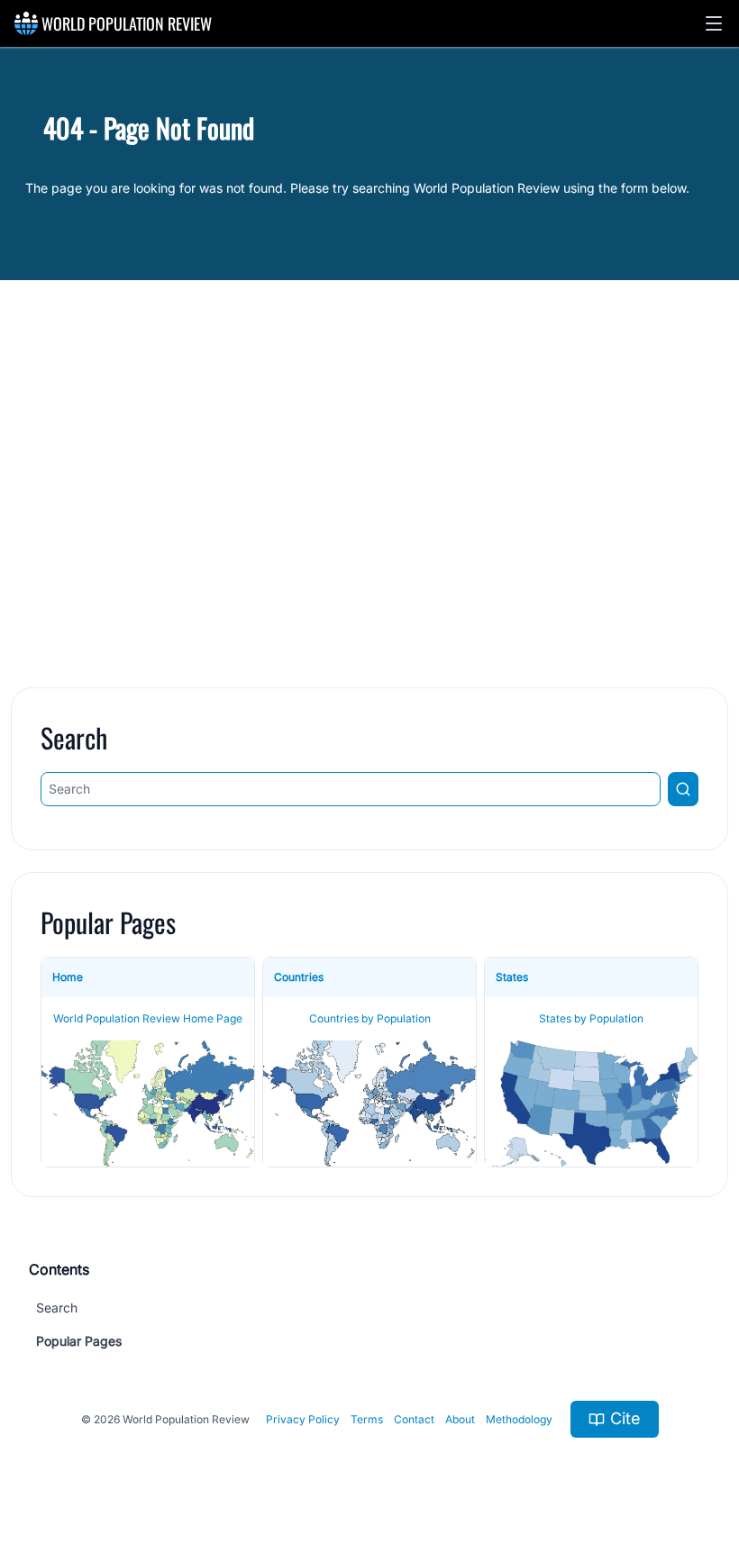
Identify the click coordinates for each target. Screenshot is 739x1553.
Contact (414, 1419)
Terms (367, 1419)
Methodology (519, 1419)
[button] (714, 23)
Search (57, 1307)
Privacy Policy (303, 1419)
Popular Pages (79, 1341)
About (460, 1419)
